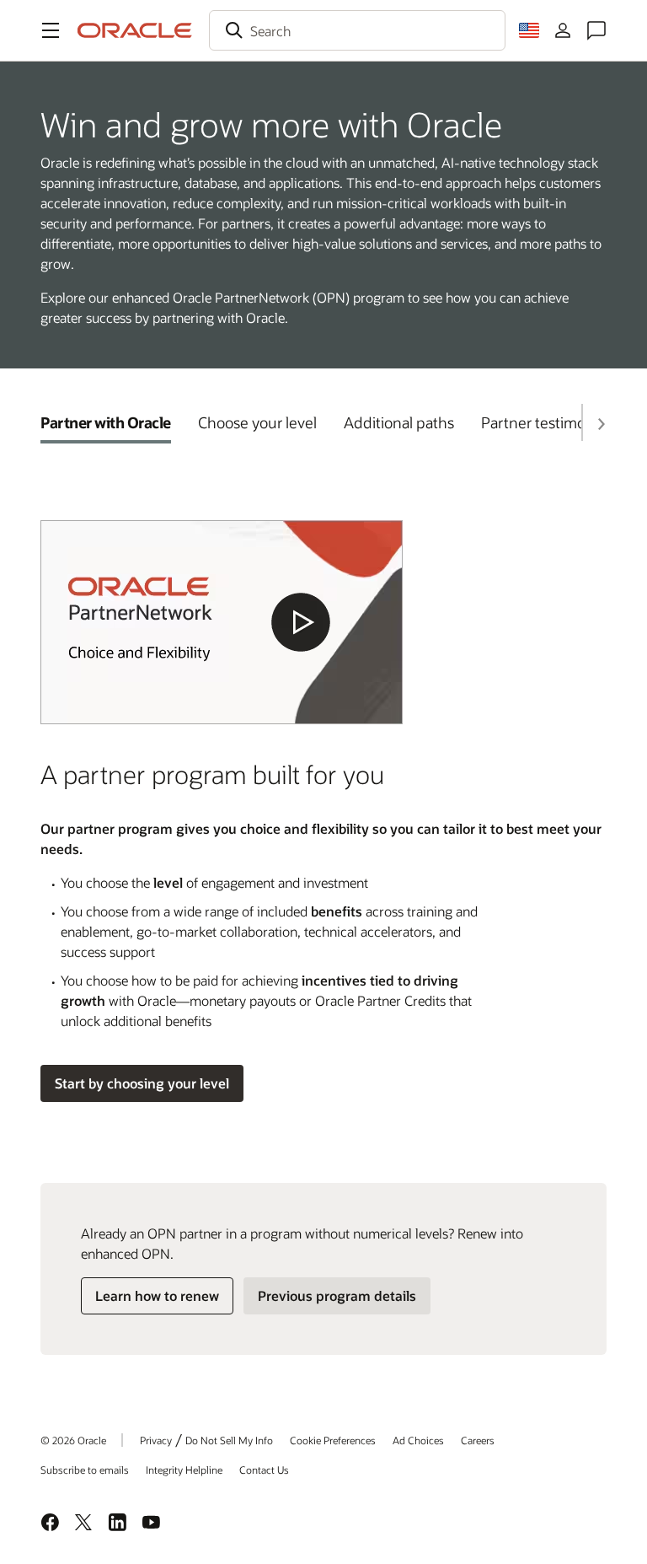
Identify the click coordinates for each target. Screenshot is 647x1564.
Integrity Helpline (184, 1469)
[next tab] (600, 424)
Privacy (156, 1440)
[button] (50, 30)
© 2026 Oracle (73, 1440)
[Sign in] (563, 30)
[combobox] (357, 30)
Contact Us (264, 1469)
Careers (478, 1440)
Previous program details (337, 1295)
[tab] (105, 422)
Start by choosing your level (142, 1083)
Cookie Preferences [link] (333, 1440)
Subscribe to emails (84, 1469)
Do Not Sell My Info (229, 1440)
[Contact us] (596, 30)
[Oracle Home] (134, 30)
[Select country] (529, 30)
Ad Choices (418, 1440)
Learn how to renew (157, 1295)
